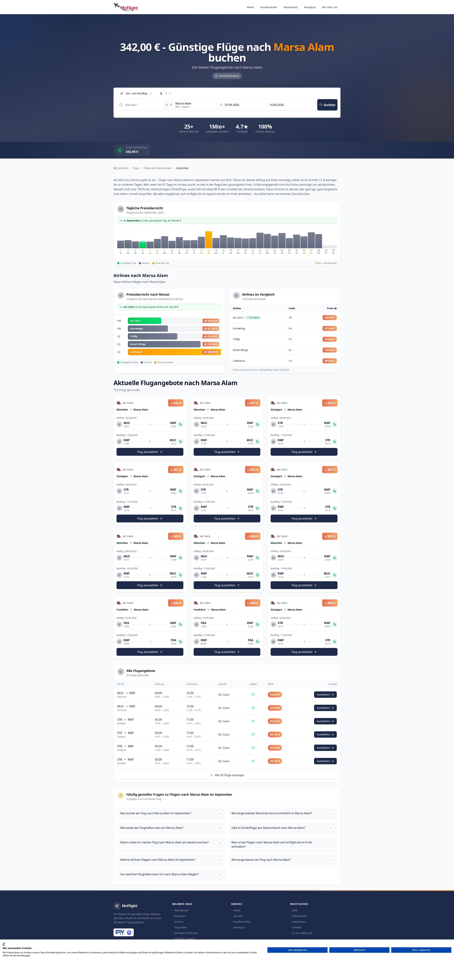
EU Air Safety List (302, 933)
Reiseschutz (291, 7)
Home (250, 7)
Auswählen (323, 694)
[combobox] (141, 104)
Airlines (179, 921)
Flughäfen (181, 927)
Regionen (180, 916)
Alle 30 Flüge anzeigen (229, 775)
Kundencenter (268, 7)
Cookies (296, 927)
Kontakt (237, 916)
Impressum (299, 921)
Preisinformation (229, 75)
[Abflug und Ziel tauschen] (167, 105)
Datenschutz (299, 916)
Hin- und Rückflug (136, 93)
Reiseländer (182, 910)
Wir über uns (330, 7)
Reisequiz (310, 7)
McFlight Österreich (186, 933)
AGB (294, 910)
